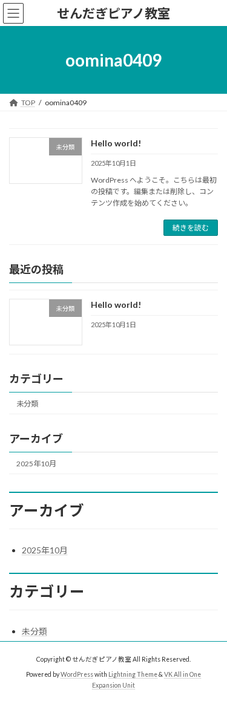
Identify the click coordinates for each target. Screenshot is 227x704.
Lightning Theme (132, 674)
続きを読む (191, 227)
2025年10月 (36, 463)
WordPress (77, 674)
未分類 (27, 403)
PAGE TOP (210, 670)
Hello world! (116, 143)
